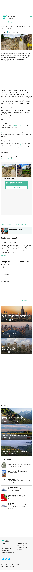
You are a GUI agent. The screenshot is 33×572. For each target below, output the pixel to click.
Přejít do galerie (16, 187)
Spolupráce (5, 546)
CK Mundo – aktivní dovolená (22, 548)
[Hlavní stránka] (8, 17)
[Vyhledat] (26, 17)
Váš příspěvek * (5, 281)
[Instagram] (6, 559)
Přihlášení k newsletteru (8, 552)
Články (10, 22)
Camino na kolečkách (19, 125)
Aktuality (15, 22)
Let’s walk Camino (12, 159)
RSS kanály (4, 555)
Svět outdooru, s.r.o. (7, 548)
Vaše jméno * (4, 267)
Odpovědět (4, 255)
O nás (3, 543)
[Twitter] (9, 559)
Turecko (10, 305)
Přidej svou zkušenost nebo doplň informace (13, 224)
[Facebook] (3, 559)
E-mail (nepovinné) (6, 274)
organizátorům (18, 145)
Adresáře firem (5, 550)
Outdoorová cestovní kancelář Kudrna (22, 544)
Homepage (4, 22)
